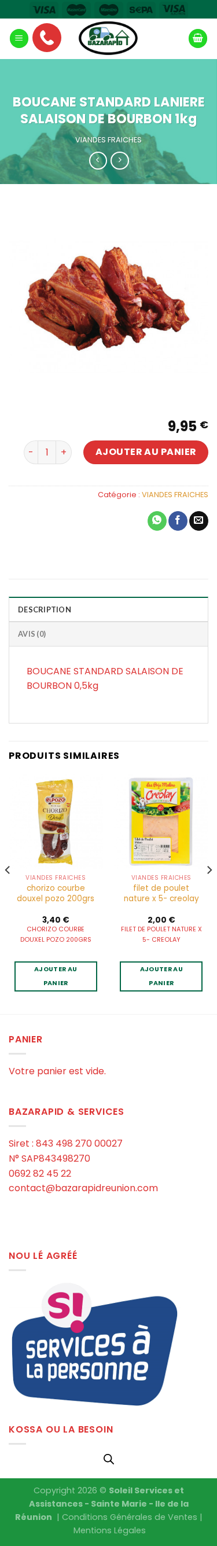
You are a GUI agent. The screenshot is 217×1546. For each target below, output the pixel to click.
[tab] (108, 609)
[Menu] (19, 38)
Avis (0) (32, 633)
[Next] (209, 893)
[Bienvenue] (109, 39)
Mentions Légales (109, 1530)
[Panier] (198, 38)
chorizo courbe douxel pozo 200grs (55, 893)
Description (44, 609)
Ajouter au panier (146, 451)
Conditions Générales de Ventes (129, 1517)
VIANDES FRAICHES (108, 140)
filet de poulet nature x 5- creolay (161, 893)
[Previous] (8, 893)
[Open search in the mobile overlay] (109, 1459)
